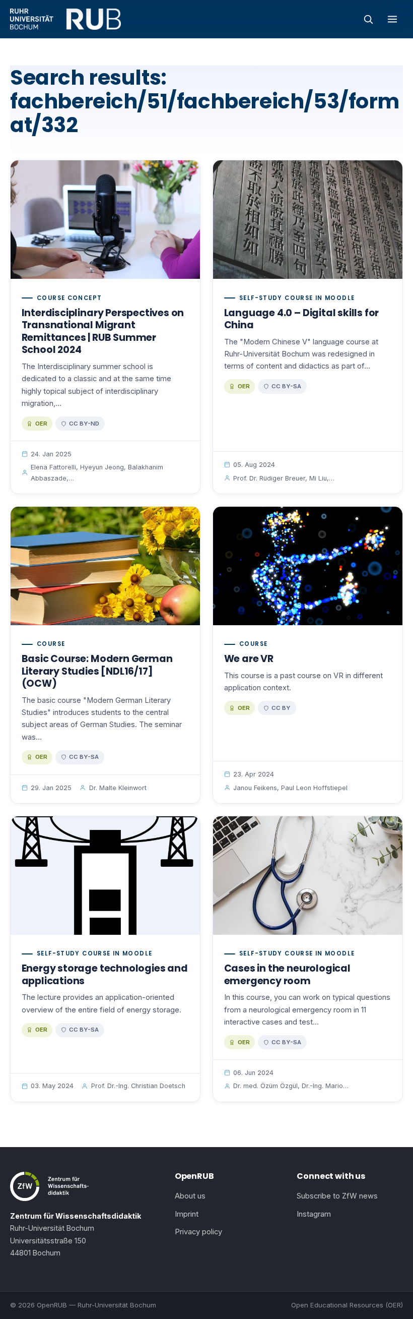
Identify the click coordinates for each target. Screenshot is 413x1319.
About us (190, 1196)
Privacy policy (198, 1231)
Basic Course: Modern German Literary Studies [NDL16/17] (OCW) (97, 671)
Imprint (186, 1214)
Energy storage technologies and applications (105, 975)
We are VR (248, 659)
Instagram (314, 1214)
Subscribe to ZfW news (337, 1196)
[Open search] (368, 19)
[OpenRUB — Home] (65, 19)
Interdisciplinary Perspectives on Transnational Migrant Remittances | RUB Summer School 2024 (103, 331)
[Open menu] (392, 19)
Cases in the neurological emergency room (287, 975)
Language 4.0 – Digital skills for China (301, 319)
